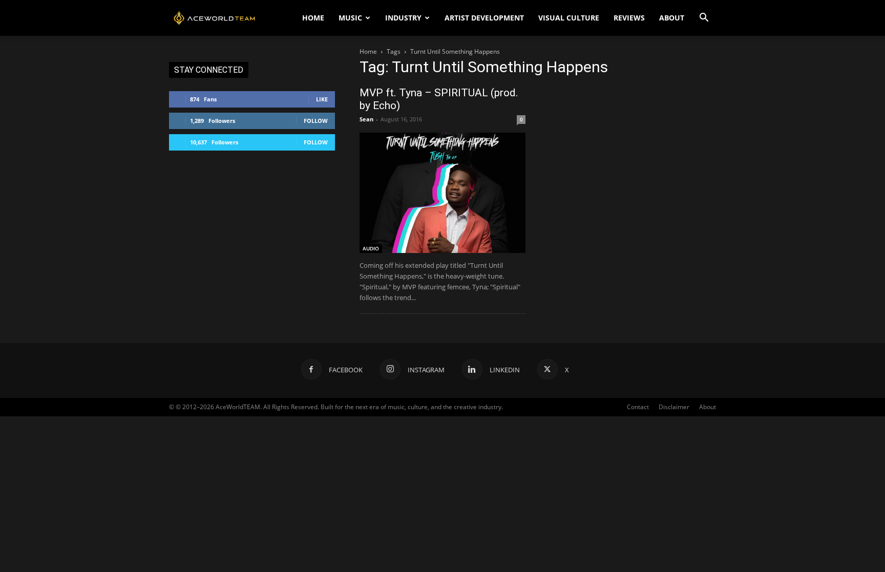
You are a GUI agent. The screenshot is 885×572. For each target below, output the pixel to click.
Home (368, 51)
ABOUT (671, 18)
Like (322, 99)
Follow (316, 120)
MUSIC (350, 18)
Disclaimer (674, 406)
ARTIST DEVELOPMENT (484, 18)
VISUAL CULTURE (568, 18)
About (707, 406)
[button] (703, 19)
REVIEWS (629, 18)
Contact (638, 406)
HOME (313, 18)
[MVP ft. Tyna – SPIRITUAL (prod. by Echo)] (442, 193)
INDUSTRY (403, 18)
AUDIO (371, 248)
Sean (366, 119)
